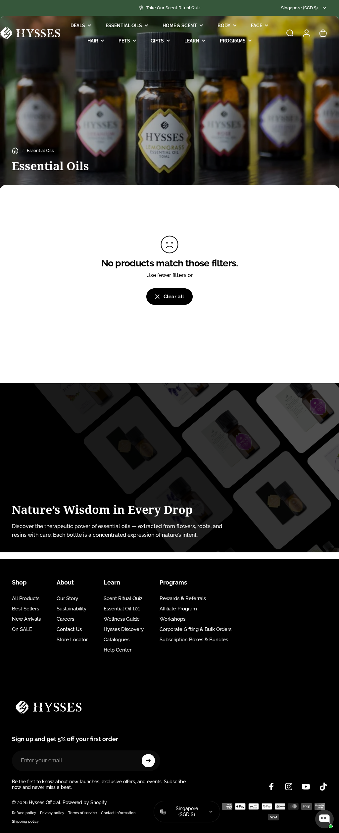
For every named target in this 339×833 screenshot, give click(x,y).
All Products (25, 598)
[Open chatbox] (324, 819)
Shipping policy (25, 821)
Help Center (117, 650)
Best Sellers (25, 609)
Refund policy (24, 812)
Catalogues (116, 640)
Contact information (118, 812)
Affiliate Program (178, 609)
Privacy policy (52, 812)
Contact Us (69, 629)
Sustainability (71, 609)
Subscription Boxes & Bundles (194, 640)
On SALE (22, 629)
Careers (65, 619)
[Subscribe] (148, 760)
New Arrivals (26, 619)
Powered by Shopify (85, 802)
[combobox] (304, 8)
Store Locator (72, 640)
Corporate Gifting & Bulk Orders (195, 629)
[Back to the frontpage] (15, 150)
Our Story (67, 598)
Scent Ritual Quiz (123, 598)
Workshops (172, 619)
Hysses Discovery (124, 629)
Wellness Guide (122, 619)
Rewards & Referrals (183, 598)
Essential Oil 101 (122, 609)
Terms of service (82, 812)
